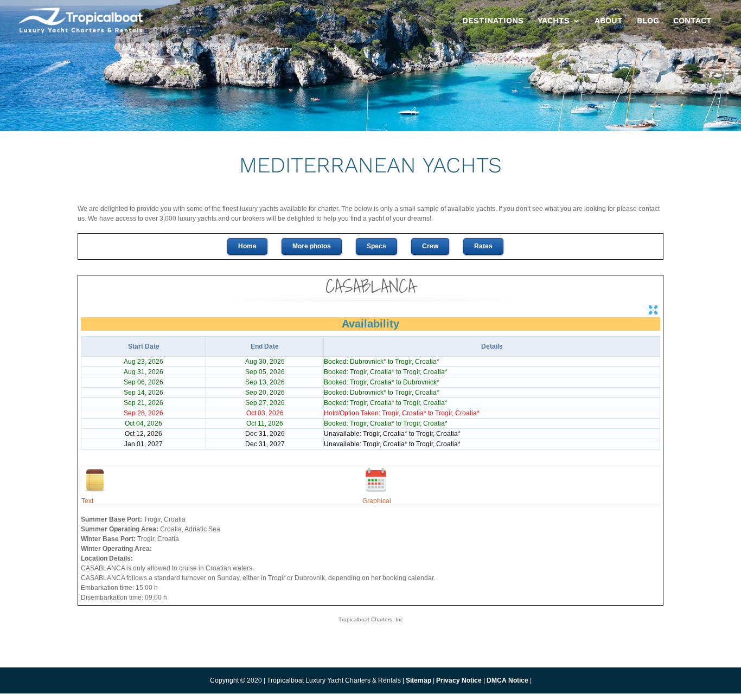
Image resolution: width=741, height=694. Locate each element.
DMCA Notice (507, 680)
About (609, 21)
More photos (311, 246)
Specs (376, 246)
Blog (648, 21)
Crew (430, 246)
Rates (483, 246)
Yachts (554, 21)
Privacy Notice (459, 680)
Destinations (492, 21)
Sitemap (418, 680)
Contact (692, 21)
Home (247, 246)
